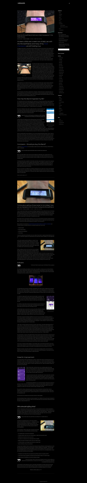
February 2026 (61, 67)
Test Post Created (61, 38)
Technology (60, 23)
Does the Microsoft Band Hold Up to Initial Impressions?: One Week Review (35, 36)
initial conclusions (24, 146)
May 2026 (60, 62)
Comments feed (61, 122)
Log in (60, 119)
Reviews (60, 22)
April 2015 (60, 83)
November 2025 (61, 72)
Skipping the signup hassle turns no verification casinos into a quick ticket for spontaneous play (64, 45)
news (60, 17)
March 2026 (61, 65)
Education (60, 14)
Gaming (60, 15)
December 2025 (61, 70)
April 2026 (60, 64)
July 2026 (60, 59)
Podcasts (60, 105)
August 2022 (61, 81)
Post (59, 20)
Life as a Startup (62, 25)
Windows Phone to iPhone (63, 114)
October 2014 (61, 91)
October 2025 (61, 73)
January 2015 (61, 86)
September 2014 (61, 92)
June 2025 (60, 78)
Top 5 (60, 28)
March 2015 (61, 84)
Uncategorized (61, 113)
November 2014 (61, 89)
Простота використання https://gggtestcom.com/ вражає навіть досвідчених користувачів (64, 35)
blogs (60, 12)
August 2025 (61, 75)
